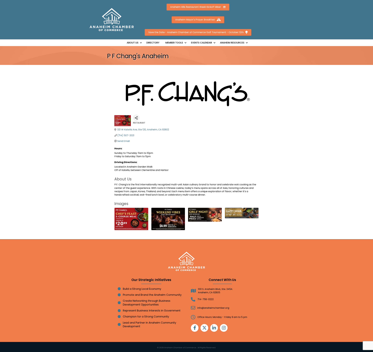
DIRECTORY (152, 42)
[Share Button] (136, 117)
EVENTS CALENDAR (201, 42)
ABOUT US (132, 42)
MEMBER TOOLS (174, 42)
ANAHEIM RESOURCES (232, 42)
